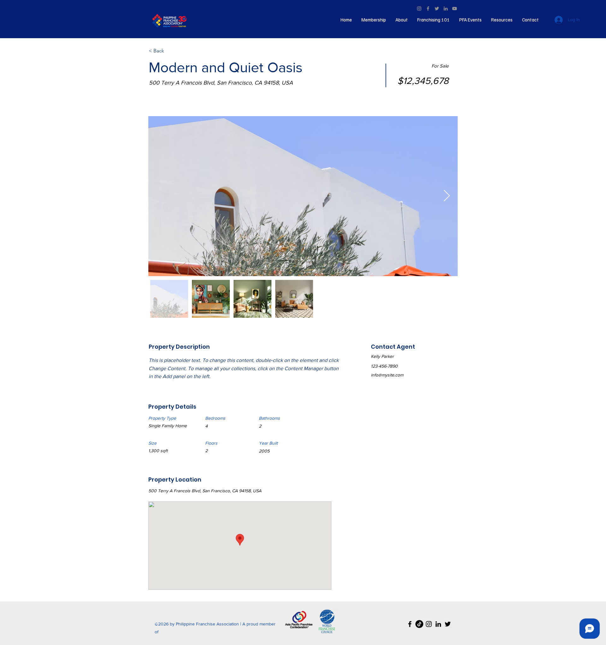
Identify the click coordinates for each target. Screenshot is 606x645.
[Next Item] (446, 196)
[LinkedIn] (446, 8)
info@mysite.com (387, 374)
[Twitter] (437, 8)
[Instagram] (419, 8)
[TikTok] (419, 624)
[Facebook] (428, 8)
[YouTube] (454, 8)
